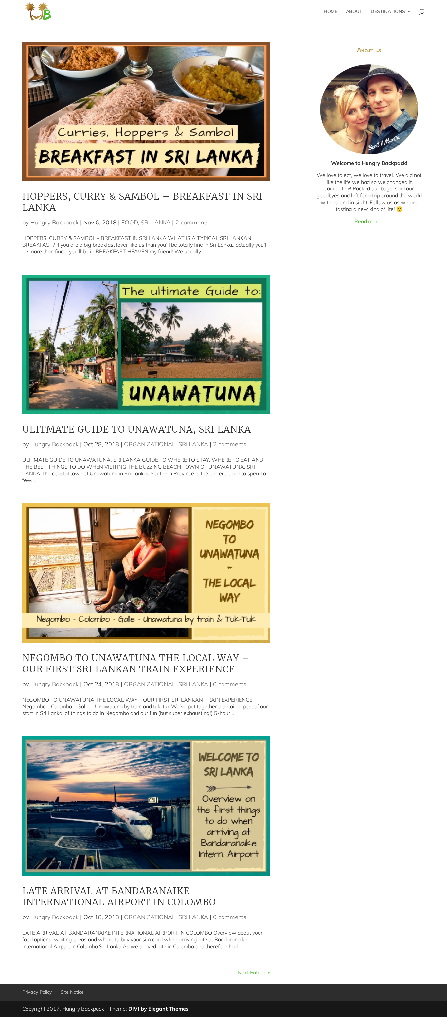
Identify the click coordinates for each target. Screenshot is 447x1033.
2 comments (192, 222)
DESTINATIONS (388, 11)
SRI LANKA (155, 222)
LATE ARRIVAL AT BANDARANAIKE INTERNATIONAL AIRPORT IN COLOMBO (119, 896)
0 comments (229, 684)
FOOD (129, 222)
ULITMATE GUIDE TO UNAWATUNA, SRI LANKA (136, 429)
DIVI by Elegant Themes (158, 1009)
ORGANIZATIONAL (149, 444)
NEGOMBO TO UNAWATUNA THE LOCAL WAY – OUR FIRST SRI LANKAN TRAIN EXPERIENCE (136, 663)
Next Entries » (254, 972)
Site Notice (72, 992)
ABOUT (354, 11)
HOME (330, 11)
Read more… (369, 221)
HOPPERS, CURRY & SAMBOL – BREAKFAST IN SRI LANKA (142, 201)
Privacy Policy (37, 992)
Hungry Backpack (54, 222)
